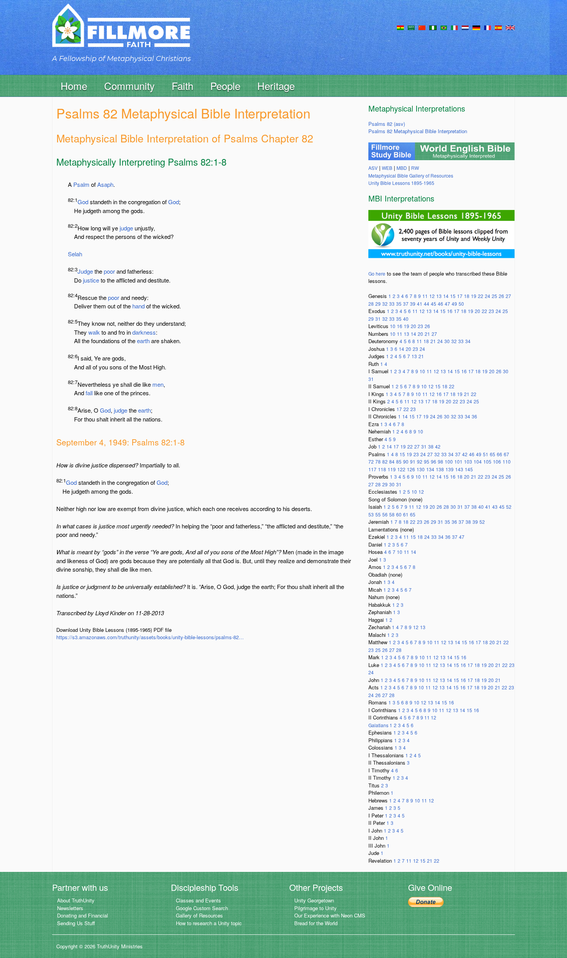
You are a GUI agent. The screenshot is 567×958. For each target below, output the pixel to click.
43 (495, 506)
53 (371, 514)
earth (143, 341)
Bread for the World (316, 923)
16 (449, 311)
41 (419, 303)
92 (419, 461)
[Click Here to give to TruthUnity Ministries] (426, 901)
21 (427, 333)
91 (412, 461)
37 (405, 303)
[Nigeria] (433, 27)
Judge (85, 271)
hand (138, 306)
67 (506, 454)
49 (454, 303)
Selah (75, 254)
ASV (373, 167)
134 (430, 469)
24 (487, 296)
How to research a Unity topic (209, 923)
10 (392, 326)
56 (385, 514)
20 (477, 311)
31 (378, 318)
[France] (487, 27)
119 (392, 469)
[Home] (121, 32)
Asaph (105, 184)
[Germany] (476, 27)
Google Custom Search (202, 908)
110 (507, 461)
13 (439, 296)
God (83, 202)
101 (458, 461)
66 (499, 454)
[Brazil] (443, 27)
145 (469, 469)
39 (412, 303)
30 (447, 341)
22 (480, 296)
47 (447, 303)
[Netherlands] (465, 27)
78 (378, 461)
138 (440, 469)
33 (392, 303)
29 (378, 303)
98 (440, 461)
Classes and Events (198, 900)
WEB (387, 167)
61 (405, 514)
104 (478, 461)
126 (411, 469)
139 (450, 469)
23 (491, 311)
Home (74, 85)
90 (405, 461)
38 (431, 446)
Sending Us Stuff (76, 923)
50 (461, 303)
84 (392, 461)
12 (432, 296)
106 (497, 461)
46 (440, 303)
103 (468, 461)
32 (385, 303)
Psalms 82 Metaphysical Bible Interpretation (417, 131)
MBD (402, 167)
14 (446, 296)
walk (94, 332)
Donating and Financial (82, 915)
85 (399, 461)
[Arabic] (411, 27)
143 (459, 469)
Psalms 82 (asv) (386, 123)
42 (437, 446)
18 (466, 296)
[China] (421, 27)
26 (501, 296)
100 (449, 461)
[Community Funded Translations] (510, 27)
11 (425, 296)
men (158, 384)
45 (433, 303)
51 (485, 454)
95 (426, 461)
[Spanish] (498, 27)
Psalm (81, 184)
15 (453, 296)
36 (474, 416)
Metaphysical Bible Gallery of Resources (410, 175)
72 (371, 461)
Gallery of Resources (199, 915)
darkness (144, 332)
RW (415, 167)
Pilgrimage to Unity (315, 908)
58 (392, 514)
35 (399, 303)
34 (468, 341)
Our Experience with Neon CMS (329, 915)
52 (508, 506)
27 (508, 296)
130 (421, 469)
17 (459, 296)
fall (89, 393)
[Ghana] (400, 27)
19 (473, 296)
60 (399, 514)
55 (378, 514)
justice (91, 280)
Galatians (379, 725)
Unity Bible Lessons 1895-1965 (401, 182)
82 (385, 461)
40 (405, 318)
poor (109, 271)
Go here (376, 273)
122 (401, 469)
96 (433, 461)
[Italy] (454, 27)
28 (371, 303)
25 (494, 296)
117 (372, 469)
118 (382, 469)
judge (126, 228)
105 (487, 461)
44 (426, 303)
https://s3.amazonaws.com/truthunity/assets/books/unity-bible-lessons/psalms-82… (150, 637)
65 (492, 454)
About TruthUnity (75, 900)
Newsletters (70, 908)
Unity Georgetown (314, 900)
